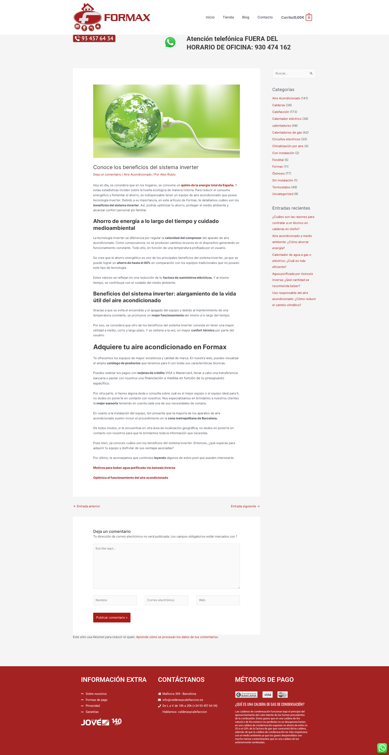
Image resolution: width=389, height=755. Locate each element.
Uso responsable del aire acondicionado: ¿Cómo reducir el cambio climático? (294, 299)
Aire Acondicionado (138, 174)
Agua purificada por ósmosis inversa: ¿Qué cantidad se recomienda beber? (292, 280)
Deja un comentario (107, 174)
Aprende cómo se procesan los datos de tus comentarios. (177, 637)
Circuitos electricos (286, 139)
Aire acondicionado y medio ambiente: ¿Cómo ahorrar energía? (292, 242)
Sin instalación (282, 180)
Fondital (278, 160)
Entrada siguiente (245, 506)
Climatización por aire (288, 146)
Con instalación (283, 153)
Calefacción (280, 112)
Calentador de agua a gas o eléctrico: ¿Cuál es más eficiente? (291, 261)
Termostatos (281, 187)
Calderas (278, 105)
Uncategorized (282, 194)
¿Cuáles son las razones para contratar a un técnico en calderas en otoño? (293, 223)
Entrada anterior (86, 506)
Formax (277, 166)
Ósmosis (278, 173)
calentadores (281, 125)
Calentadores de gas (287, 132)
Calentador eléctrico (286, 119)
